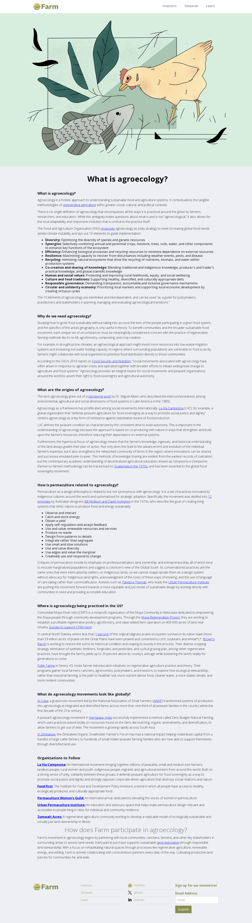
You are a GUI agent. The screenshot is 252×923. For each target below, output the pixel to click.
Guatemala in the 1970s (130, 466)
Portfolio (139, 885)
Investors (170, 6)
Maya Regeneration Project (160, 617)
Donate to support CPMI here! (70, 627)
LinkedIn (139, 900)
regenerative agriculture (79, 205)
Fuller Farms (46, 665)
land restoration (168, 842)
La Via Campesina (171, 408)
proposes (108, 228)
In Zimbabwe (46, 734)
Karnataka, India (100, 717)
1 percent (102, 634)
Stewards (191, 6)
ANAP (157, 701)
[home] (45, 6)
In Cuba (42, 701)
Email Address (186, 893)
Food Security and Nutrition (111, 361)
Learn (210, 6)
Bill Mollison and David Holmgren (107, 501)
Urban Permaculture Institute (188, 582)
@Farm (138, 892)
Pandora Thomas (134, 582)
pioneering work (99, 396)
